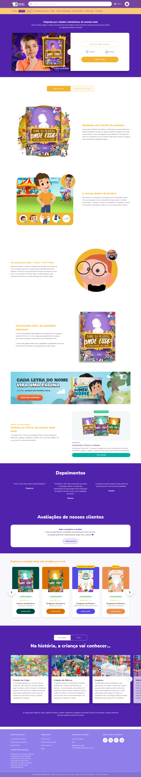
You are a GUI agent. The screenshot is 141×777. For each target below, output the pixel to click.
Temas (79, 638)
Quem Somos (45, 739)
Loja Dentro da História (18, 739)
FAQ (73, 742)
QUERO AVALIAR (70, 541)
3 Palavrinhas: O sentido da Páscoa (22, 754)
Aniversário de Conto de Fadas (21, 758)
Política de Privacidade (48, 742)
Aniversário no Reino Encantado (21, 763)
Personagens (62, 638)
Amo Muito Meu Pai (17, 767)
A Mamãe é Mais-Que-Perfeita (21, 756)
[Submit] (30, 4)
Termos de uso (46, 745)
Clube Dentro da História (19, 742)
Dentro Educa (15, 745)
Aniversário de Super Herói (19, 761)
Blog (42, 749)
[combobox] (70, 4)
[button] (11, 592)
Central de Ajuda (77, 739)
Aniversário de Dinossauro (19, 765)
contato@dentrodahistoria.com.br (83, 748)
